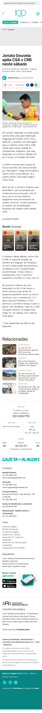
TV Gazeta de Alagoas (10, 532)
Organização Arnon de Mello (13, 548)
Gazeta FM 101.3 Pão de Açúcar (14, 542)
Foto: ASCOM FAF (30, 127)
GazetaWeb (6, 540)
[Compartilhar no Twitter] (31, 85)
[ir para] (28, 580)
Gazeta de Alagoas (9, 526)
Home (4, 29)
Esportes (11, 29)
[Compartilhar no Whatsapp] (36, 85)
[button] (38, 13)
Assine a (10, 22)
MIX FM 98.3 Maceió (10, 529)
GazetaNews (7, 545)
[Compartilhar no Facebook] (27, 85)
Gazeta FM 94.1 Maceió (11, 534)
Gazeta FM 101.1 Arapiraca (12, 537)
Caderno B (25, 22)
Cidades (35, 22)
